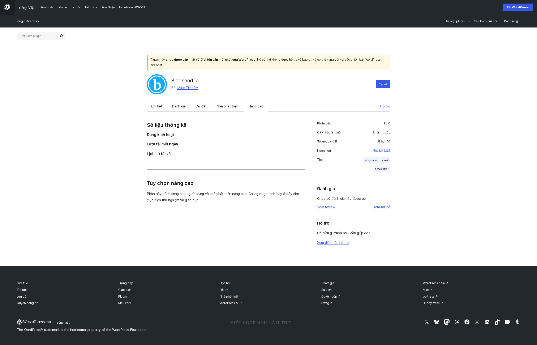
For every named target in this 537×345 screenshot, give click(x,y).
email (385, 160)
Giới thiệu (23, 283)
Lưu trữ (22, 296)
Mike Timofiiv (187, 88)
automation (371, 160)
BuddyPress (433, 303)
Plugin (122, 296)
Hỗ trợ (385, 106)
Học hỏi (225, 283)
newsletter (381, 168)
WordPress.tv (231, 303)
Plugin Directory (28, 21)
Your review (326, 207)
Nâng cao (255, 106)
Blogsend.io (185, 80)
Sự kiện (326, 289)
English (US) (381, 150)
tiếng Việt (63, 322)
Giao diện (125, 289)
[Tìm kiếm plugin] (61, 36)
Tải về (383, 84)
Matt (428, 289)
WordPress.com (435, 283)
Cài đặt (201, 106)
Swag (327, 303)
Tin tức (22, 289)
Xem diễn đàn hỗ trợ (333, 242)
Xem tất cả (381, 207)
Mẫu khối (124, 303)
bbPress (430, 296)
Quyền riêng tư (27, 303)
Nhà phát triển (227, 106)
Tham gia (327, 283)
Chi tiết (156, 106)
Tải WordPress (518, 7)
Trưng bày (125, 283)
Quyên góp (331, 296)
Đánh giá (179, 106)
